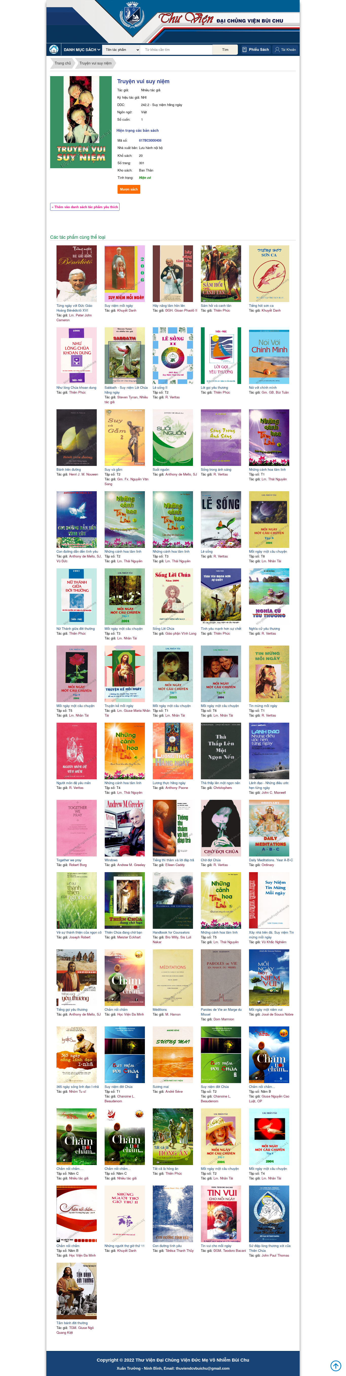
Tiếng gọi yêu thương (71, 1009)
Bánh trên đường (68, 469)
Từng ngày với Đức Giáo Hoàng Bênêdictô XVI (74, 308)
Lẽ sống (207, 551)
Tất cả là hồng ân (165, 1168)
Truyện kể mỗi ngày (119, 705)
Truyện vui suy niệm (96, 63)
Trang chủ (63, 63)
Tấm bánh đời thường (72, 1322)
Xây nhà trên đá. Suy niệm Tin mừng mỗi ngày (271, 934)
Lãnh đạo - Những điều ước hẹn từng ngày (269, 785)
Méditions (160, 1009)
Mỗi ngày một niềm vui (265, 1009)
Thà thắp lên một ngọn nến (220, 782)
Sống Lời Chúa (163, 628)
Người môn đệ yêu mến (73, 782)
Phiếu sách (259, 49)
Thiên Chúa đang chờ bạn (123, 932)
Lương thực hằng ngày (169, 782)
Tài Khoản (288, 49)
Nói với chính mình (263, 387)
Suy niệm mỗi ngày (119, 305)
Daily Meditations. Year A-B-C (271, 859)
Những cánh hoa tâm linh (267, 469)
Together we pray (69, 859)
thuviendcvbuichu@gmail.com (202, 1368)
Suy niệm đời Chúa (118, 1086)
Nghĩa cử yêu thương (264, 628)
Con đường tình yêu (167, 1245)
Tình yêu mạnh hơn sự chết (221, 628)
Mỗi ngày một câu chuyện (268, 551)
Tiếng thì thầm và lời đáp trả (173, 859)
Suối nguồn (161, 469)
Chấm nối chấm (116, 1009)
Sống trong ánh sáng (216, 469)
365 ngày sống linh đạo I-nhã (77, 1086)
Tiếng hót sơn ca (261, 305)
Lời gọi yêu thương (214, 387)
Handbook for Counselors (171, 932)
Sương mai (161, 1086)
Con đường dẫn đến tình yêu (77, 551)
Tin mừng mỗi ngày (263, 705)
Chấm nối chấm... (262, 1086)
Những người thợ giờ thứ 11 (125, 1245)
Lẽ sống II (160, 387)
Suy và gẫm (113, 469)
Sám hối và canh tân (216, 305)
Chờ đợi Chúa (211, 859)
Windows (111, 859)
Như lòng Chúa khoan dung (76, 387)
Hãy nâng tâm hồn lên (169, 305)
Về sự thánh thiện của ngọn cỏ (79, 932)
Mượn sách (129, 189)
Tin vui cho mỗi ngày (216, 1245)
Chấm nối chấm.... (70, 1168)
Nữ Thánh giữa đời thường (75, 628)
